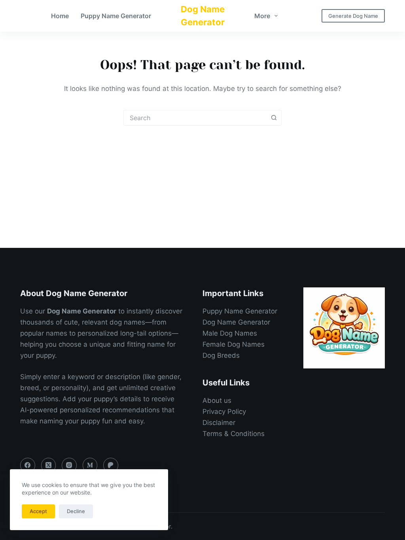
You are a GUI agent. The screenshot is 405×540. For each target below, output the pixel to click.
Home (60, 16)
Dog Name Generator (236, 322)
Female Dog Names (233, 344)
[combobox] (195, 118)
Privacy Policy (224, 411)
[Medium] (90, 465)
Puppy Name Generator (116, 16)
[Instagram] (69, 465)
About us (216, 400)
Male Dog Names (229, 333)
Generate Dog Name (353, 16)
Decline (76, 511)
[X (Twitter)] (48, 465)
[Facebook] (27, 465)
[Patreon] (110, 465)
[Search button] (273, 117)
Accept (38, 511)
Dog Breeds (221, 355)
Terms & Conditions (233, 434)
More (262, 16)
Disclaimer (218, 423)
